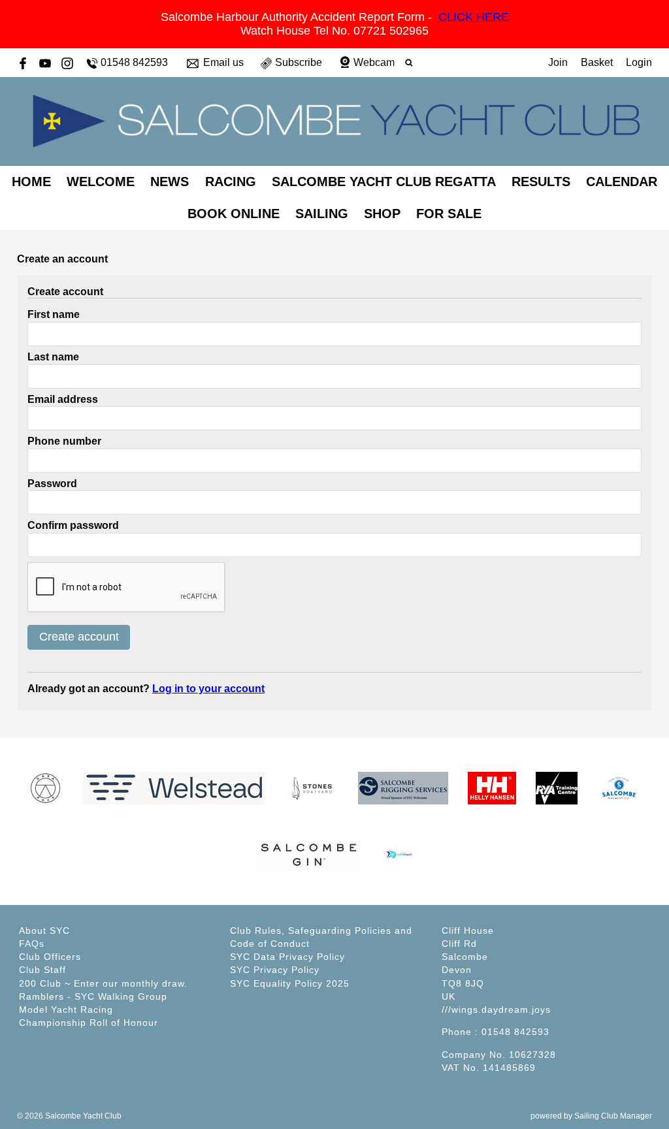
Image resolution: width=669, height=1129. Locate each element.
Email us (223, 62)
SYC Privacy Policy (274, 969)
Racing (230, 181)
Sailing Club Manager (613, 1116)
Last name (53, 356)
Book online (234, 213)
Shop (382, 213)
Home (31, 181)
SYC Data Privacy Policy (287, 956)
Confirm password (73, 525)
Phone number (64, 441)
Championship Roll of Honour (88, 1022)
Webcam (374, 62)
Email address (62, 399)
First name (53, 314)
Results (541, 181)
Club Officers (50, 956)
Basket (597, 62)
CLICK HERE (473, 17)
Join (558, 62)
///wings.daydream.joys (496, 1009)
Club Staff (42, 969)
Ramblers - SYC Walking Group (93, 996)
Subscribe (298, 62)
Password (52, 483)
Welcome (101, 181)
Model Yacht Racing (66, 1009)
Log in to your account (208, 688)
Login (639, 62)
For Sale (448, 213)
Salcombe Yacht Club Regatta (384, 181)
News (169, 181)
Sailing (321, 213)
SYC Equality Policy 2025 (290, 983)
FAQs (31, 943)
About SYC (44, 930)
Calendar (621, 181)
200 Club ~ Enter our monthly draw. (103, 983)
